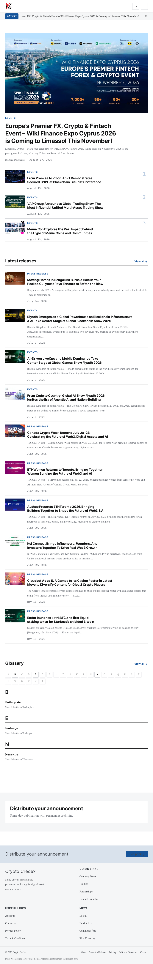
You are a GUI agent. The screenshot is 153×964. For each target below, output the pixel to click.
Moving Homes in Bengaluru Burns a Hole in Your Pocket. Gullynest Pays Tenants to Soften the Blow (65, 282)
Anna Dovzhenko (16, 159)
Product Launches (89, 899)
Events (10, 117)
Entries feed (85, 923)
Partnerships (86, 891)
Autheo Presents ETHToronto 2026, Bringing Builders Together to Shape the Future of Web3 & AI (65, 508)
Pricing (112, 952)
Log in (83, 915)
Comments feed (87, 930)
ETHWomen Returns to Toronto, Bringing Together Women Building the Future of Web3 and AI (64, 471)
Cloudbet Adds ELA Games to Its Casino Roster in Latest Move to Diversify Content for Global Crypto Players (69, 582)
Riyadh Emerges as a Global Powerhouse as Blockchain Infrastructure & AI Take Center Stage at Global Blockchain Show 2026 (79, 319)
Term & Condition (15, 938)
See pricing (137, 854)
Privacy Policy (13, 930)
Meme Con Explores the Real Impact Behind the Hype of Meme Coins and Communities (60, 231)
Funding (83, 884)
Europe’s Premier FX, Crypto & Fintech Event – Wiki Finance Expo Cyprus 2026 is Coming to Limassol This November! (71, 16)
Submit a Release (97, 952)
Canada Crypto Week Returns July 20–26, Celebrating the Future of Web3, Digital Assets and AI (67, 434)
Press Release (37, 273)
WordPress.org (87, 938)
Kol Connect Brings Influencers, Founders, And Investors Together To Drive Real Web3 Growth (62, 545)
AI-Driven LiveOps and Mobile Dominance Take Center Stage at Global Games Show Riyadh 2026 (64, 360)
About (83, 952)
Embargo (11, 728)
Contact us (10, 923)
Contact (144, 952)
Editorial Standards (128, 952)
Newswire (11, 754)
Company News (87, 876)
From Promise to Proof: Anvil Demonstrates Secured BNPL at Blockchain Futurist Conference (64, 180)
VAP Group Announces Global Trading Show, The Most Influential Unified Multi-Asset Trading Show (65, 205)
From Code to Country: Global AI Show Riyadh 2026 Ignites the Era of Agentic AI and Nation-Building (66, 397)
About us (10, 915)
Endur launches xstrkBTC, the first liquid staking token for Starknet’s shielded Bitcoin (60, 620)
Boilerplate (13, 702)
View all (141, 261)
